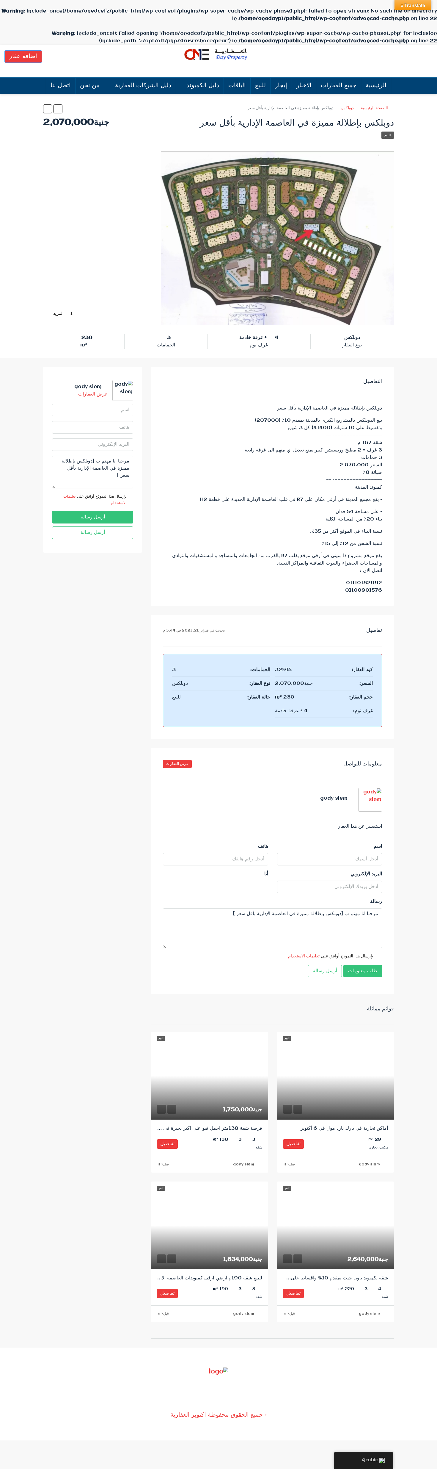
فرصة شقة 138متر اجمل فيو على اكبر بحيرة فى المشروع (203, 1128)
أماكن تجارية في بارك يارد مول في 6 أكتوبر (344, 1128)
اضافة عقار (23, 56)
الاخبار (304, 85)
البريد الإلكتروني (366, 873)
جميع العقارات (338, 85)
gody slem (369, 1164)
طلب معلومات (362, 970)
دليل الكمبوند (202, 85)
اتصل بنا (61, 85)
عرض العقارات (177, 764)
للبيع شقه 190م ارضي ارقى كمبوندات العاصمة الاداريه (207, 1278)
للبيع (260, 85)
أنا (266, 873)
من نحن (90, 85)
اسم (378, 846)
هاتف (263, 846)
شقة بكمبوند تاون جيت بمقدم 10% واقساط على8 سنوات (330, 1278)
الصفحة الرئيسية (374, 108)
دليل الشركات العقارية (143, 85)
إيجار (281, 85)
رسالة (376, 901)
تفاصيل (293, 1143)
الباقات (237, 85)
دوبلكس (347, 108)
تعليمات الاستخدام (304, 956)
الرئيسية (376, 85)
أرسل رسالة (325, 970)
